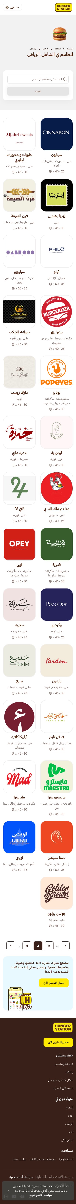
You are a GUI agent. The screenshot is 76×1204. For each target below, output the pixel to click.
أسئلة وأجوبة (66, 1159)
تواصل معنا (19, 1159)
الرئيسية (70, 49)
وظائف (69, 1071)
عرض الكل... (66, 1140)
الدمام (69, 1107)
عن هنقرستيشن (64, 1063)
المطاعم (57, 49)
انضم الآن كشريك (63, 1088)
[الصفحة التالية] (10, 945)
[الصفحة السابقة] (65, 945)
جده (70, 1115)
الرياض (45, 49)
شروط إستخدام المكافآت (42, 1159)
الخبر (71, 1131)
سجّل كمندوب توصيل (60, 1080)
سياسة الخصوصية (21, 1177)
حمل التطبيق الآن (54, 982)
